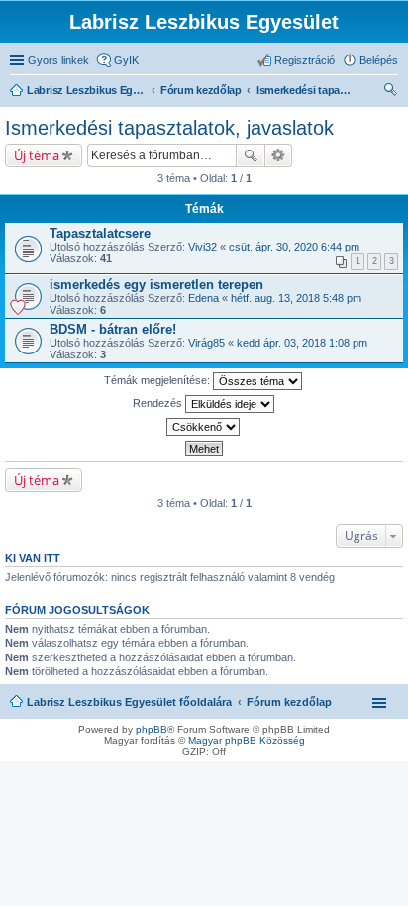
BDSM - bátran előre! (113, 329)
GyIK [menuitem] (126, 60)
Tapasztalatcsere (100, 233)
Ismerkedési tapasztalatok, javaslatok (169, 128)
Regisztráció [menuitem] (304, 60)
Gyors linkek (58, 60)
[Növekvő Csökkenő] (204, 427)
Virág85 (206, 343)
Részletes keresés (278, 155)
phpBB (151, 729)
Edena (203, 298)
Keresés (250, 155)
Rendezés (159, 403)
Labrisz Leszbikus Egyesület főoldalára (129, 702)
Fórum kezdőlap (289, 702)
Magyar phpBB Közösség (246, 740)
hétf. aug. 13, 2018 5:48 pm (296, 298)
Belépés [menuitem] (378, 60)
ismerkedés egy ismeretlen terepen (156, 284)
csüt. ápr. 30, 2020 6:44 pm (294, 246)
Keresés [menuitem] (390, 92)
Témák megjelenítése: (158, 380)
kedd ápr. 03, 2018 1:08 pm (302, 343)
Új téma (36, 155)
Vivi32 (202, 246)
